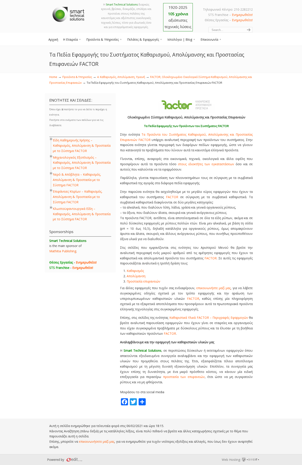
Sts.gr (68, 13)
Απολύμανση (136, 276)
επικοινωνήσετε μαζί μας (96, 441)
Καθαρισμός (135, 271)
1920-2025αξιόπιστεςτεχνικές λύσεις (177, 17)
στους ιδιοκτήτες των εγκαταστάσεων (206, 164)
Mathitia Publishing (62, 251)
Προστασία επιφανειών (143, 281)
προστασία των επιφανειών (184, 377)
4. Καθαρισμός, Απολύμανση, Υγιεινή (121, 77)
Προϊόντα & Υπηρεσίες (77, 77)
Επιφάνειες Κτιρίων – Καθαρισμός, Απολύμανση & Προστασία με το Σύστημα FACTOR (77, 196)
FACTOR (172, 197)
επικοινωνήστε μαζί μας (213, 288)
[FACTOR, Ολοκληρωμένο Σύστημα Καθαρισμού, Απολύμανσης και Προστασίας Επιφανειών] (186, 112)
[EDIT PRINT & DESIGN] (74, 459)
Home (53, 77)
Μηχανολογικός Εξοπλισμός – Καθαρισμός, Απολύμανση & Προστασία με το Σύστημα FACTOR (82, 162)
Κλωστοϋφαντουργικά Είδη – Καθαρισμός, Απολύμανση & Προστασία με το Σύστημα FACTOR (82, 214)
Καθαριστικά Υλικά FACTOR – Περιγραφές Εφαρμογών (208, 317)
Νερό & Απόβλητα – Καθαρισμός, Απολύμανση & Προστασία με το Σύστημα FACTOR (77, 179)
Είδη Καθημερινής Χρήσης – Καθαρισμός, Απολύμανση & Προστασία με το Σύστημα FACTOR (82, 145)
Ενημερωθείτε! (242, 15)
